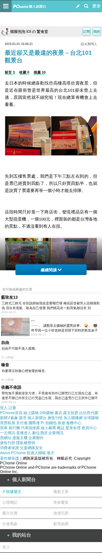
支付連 (22, 423)
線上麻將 (48, 428)
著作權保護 (9, 458)
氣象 (14, 418)
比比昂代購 (88, 413)
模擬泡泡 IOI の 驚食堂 (29, 32)
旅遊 (61, 423)
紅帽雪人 (91, 44)
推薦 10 (40, 72)
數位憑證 (39, 433)
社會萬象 (10, 524)
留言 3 (10, 72)
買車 (4, 428)
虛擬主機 (20, 438)
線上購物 (31, 413)
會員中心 (89, 428)
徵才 (50, 453)
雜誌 (61, 428)
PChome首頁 (11, 413)
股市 (23, 418)
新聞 (4, 418)
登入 (4, 408)
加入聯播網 (73, 418)
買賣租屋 (7, 423)
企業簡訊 (56, 433)
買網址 (5, 438)
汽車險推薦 (30, 428)
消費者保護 (9, 448)
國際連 (34, 423)
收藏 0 (24, 72)
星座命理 (73, 428)
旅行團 (14, 428)
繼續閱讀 (49, 270)
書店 (58, 413)
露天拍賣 (70, 413)
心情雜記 (10, 502)
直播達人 (23, 433)
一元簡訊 (7, 433)
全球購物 (91, 418)
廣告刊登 (55, 418)
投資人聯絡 (36, 453)
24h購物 (47, 413)
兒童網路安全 (31, 448)
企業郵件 (36, 438)
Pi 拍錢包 (49, 423)
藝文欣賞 (10, 513)
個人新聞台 (37, 418)
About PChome (13, 453)
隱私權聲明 (25, 443)
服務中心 (73, 423)
